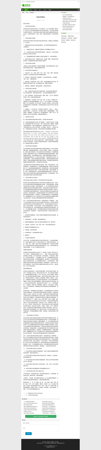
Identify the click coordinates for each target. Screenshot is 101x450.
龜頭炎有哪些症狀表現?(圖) (68, 26)
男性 (26, 9)
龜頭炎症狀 (73, 40)
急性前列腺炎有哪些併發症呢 (48, 411)
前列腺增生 (70, 38)
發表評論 (28, 433)
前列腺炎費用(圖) (66, 23)
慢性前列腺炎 (64, 38)
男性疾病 (32, 12)
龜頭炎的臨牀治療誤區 (67, 29)
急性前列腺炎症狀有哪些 (29, 413)
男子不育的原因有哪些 (67, 14)
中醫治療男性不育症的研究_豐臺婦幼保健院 (69, 19)
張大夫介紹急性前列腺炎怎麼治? (31, 403)
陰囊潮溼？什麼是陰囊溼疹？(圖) (68, 16)
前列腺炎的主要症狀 (67, 18)
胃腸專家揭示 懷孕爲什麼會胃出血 (35, 393)
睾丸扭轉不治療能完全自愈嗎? (69, 24)
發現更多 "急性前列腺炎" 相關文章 (40, 416)
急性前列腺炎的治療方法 (47, 401)
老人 (40, 9)
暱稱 (24, 423)
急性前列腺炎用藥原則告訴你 (48, 405)
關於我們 (44, 441)
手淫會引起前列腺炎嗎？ (68, 28)
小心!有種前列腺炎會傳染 (29, 401)
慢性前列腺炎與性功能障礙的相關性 (68, 21)
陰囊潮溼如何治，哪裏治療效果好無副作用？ (48, 410)
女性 (31, 9)
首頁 (23, 12)
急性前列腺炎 (64, 36)
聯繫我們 (52, 441)
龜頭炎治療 (63, 42)
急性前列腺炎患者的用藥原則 (48, 403)
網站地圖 (56, 441)
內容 (24, 428)
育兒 (35, 9)
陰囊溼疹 (75, 38)
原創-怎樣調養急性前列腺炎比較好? (29, 406)
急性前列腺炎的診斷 (28, 405)
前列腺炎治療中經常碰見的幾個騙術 (29, 410)
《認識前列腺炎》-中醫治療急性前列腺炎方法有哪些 (48, 413)
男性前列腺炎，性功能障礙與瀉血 (48, 406)
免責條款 (48, 441)
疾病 (50, 9)
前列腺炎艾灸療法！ (28, 411)
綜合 (45, 9)
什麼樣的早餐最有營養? (33, 395)
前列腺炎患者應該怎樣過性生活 (49, 408)
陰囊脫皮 (68, 40)
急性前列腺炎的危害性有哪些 (30, 408)
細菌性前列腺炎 (71, 36)
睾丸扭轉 (63, 40)
